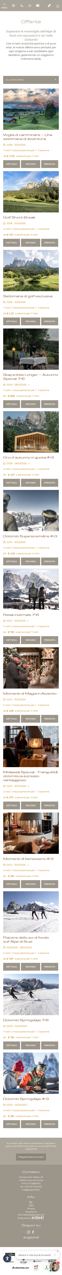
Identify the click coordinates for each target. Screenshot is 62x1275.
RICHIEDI (31, 164)
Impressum (31, 1211)
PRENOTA (49, 164)
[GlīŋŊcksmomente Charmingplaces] (52, 1260)
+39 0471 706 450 (33, 1186)
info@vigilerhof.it (31, 1189)
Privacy (31, 1208)
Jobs (31, 1205)
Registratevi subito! (31, 1157)
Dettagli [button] (11, 164)
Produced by (24, 1218)
